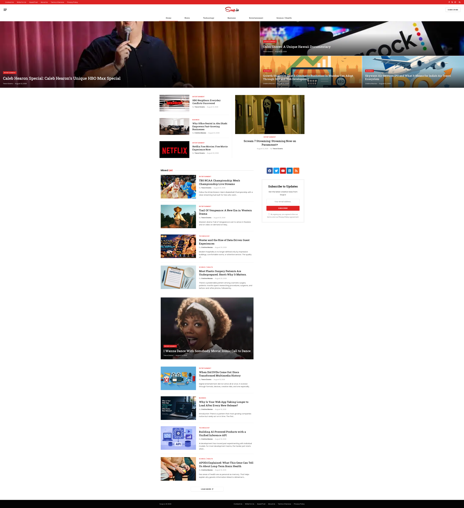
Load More (206, 489)
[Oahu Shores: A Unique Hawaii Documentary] (362, 38)
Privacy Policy (72, 2)
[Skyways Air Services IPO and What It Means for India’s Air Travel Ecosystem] (413, 72)
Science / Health (284, 18)
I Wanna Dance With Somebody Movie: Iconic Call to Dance (207, 351)
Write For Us (21, 2)
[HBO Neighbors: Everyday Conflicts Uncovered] (174, 103)
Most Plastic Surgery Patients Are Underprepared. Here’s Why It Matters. (222, 272)
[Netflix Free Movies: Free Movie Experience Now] (174, 149)
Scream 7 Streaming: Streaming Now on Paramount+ (270, 142)
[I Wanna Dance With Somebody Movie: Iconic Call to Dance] (207, 328)
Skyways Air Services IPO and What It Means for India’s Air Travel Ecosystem (408, 77)
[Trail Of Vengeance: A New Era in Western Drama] (178, 216)
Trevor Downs (8, 84)
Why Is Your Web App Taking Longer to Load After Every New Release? (223, 403)
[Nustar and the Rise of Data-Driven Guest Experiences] (178, 246)
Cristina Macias (269, 84)
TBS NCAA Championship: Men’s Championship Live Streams (219, 182)
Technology (208, 18)
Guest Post (33, 2)
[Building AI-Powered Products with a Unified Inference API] (178, 438)
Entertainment (256, 18)
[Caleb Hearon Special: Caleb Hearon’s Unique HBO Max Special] (130, 54)
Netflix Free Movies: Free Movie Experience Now (210, 148)
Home (168, 18)
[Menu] (5, 9)
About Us (44, 2)
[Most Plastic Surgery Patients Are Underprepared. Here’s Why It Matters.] (178, 277)
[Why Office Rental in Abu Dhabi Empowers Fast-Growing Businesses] (174, 126)
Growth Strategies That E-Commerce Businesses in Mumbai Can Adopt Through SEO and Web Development (308, 77)
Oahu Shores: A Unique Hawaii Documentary (297, 47)
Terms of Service (57, 2)
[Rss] (296, 171)
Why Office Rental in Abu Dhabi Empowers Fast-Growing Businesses (209, 126)
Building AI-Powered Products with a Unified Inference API (222, 433)
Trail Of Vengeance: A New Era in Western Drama (225, 212)
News (187, 18)
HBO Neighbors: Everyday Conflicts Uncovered (206, 102)
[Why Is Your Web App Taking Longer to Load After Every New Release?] (178, 408)
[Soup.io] (232, 9)
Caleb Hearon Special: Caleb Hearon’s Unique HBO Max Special (62, 78)
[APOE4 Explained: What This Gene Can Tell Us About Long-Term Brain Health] (178, 469)
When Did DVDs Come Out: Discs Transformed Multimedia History (220, 373)
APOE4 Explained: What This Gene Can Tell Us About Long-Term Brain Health (226, 464)
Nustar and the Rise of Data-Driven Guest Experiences (224, 241)
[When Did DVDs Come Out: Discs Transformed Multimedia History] (178, 378)
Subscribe (453, 10)
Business (232, 18)
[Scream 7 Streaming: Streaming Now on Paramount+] (269, 114)
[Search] (459, 2)
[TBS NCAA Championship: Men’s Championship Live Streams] (178, 186)
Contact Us (9, 2)
